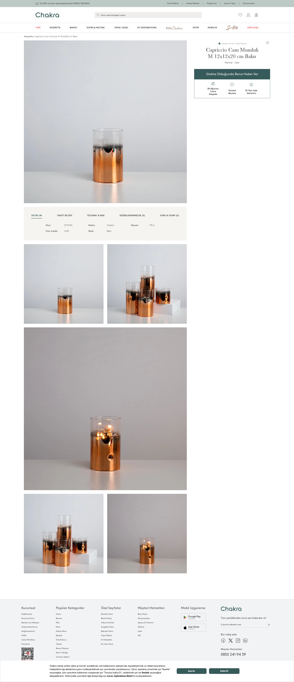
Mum (58, 627)
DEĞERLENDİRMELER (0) (132, 216)
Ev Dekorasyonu (147, 28)
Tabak (59, 644)
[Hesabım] (248, 15)
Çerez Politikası (28, 640)
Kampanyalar (249, 3)
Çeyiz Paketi (106, 635)
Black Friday (106, 618)
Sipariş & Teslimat (146, 623)
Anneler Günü (107, 614)
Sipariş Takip (229, 3)
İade (140, 631)
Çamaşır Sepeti (63, 657)
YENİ (38, 28)
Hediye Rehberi (192, 3)
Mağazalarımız (28, 631)
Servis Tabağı (62, 653)
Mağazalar (212, 3)
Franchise (25, 644)
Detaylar (36, 216)
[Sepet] (256, 15)
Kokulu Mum (61, 631)
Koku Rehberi (173, 3)
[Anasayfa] (47, 15)
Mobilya (212, 28)
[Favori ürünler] (240, 15)
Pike (57, 623)
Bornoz (59, 618)
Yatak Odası (121, 28)
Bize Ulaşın (142, 614)
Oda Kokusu (61, 640)
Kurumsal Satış (27, 618)
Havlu (58, 614)
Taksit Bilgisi (64, 216)
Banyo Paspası (62, 648)
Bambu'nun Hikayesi (30, 623)
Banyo (73, 28)
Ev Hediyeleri (106, 640)
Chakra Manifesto (29, 627)
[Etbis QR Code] (30, 655)
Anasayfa (28, 36)
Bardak (59, 635)
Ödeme (141, 627)
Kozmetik (55, 28)
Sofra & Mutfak (96, 28)
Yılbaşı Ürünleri (107, 623)
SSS (139, 635)
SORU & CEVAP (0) (169, 216)
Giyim (196, 28)
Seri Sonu (252, 28)
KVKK (23, 635)
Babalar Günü (107, 631)
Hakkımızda (26, 614)
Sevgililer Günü (107, 627)
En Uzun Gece (107, 644)
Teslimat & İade (96, 216)
